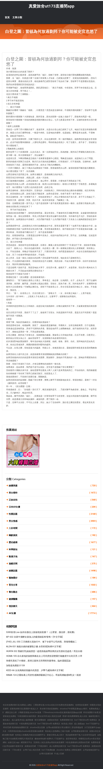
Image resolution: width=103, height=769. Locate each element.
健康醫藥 (53, 599)
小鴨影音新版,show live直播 (29, 712)
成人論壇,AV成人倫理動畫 (22, 720)
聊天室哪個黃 (40, 720)
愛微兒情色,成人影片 (55, 735)
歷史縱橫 (53, 542)
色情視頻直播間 (81, 705)
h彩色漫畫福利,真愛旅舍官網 (78, 742)
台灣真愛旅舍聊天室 (79, 731)
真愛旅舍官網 (30, 746)
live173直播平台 (93, 724)
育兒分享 (53, 585)
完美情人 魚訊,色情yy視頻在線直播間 (48, 742)
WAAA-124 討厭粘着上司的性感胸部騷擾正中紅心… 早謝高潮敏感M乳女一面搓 (43, 675)
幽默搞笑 (53, 535)
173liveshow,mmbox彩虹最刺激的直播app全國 (62, 712)
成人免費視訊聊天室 (57, 746)
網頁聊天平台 (26, 742)
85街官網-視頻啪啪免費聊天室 (16, 727)
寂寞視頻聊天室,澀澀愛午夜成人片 (24, 709)
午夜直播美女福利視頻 (26, 716)
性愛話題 (53, 514)
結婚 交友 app (13, 742)
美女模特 (53, 492)
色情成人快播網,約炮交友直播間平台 (30, 735)
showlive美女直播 (37, 727)
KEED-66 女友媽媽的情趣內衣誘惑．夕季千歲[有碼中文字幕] (34, 670)
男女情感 (53, 521)
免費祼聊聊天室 (66, 720)
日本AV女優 (53, 507)
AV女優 (53, 613)
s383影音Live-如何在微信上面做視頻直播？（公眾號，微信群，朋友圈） (41, 632)
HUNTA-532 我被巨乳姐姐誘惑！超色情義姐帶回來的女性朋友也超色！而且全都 (44, 651)
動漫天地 (53, 556)
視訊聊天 (53, 606)
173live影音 (16, 750)
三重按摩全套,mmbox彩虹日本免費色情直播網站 (53, 705)
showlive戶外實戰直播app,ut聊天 (74, 709)
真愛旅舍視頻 (52, 720)
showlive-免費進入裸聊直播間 (68, 750)
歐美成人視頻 (67, 724)
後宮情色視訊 (71, 739)
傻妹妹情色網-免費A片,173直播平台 (49, 739)
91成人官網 (59, 754)
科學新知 (53, 549)
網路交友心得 (11, 712)
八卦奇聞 (53, 528)
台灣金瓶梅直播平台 (91, 750)
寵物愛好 (53, 577)
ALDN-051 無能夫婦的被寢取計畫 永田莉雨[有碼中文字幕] (33, 646)
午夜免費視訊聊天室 (27, 724)
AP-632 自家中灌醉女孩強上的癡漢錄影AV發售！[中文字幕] (34, 637)
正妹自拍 (53, 499)
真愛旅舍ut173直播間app (51, 6)
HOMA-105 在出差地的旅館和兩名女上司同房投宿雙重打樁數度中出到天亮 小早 (44, 656)
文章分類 (17, 17)
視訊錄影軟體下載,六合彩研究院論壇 (80, 735)
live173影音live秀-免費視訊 (85, 720)
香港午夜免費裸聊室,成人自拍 (74, 716)
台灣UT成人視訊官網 (31, 750)
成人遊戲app (79, 724)
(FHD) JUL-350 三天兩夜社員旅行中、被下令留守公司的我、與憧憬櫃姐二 (41, 641)
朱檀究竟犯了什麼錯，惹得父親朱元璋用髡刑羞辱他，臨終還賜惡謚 (38, 660)
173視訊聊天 (42, 746)
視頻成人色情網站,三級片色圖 (57, 731)
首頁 (7, 17)
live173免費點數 (48, 750)
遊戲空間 (53, 563)
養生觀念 (53, 592)
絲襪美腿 (53, 485)
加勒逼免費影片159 (15, 665)
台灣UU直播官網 (46, 754)
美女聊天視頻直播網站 (49, 709)
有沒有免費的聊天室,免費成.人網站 (17, 705)
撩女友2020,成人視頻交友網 (49, 716)
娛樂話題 (53, 570)
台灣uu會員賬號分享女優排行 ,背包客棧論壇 (64, 727)
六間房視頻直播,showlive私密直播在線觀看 (26, 731)
